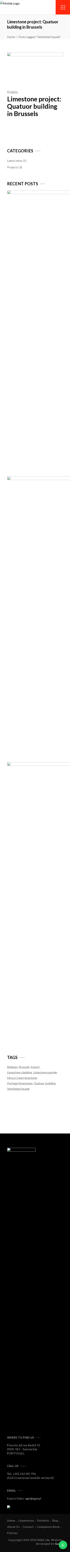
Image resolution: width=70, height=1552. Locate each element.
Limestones (26, 1520)
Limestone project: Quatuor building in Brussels (34, 106)
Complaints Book (48, 1526)
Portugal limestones (20, 1083)
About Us (13, 1526)
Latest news (14, 160)
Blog (55, 1520)
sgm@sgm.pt (33, 1498)
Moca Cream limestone (22, 1077)
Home (11, 37)
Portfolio (43, 1520)
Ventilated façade (18, 1088)
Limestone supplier (45, 1072)
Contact (28, 1526)
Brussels (24, 1067)
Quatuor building (45, 1083)
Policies (12, 1533)
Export (35, 1067)
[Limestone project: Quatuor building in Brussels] (35, 67)
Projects (12, 91)
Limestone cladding (19, 1072)
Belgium (12, 1067)
